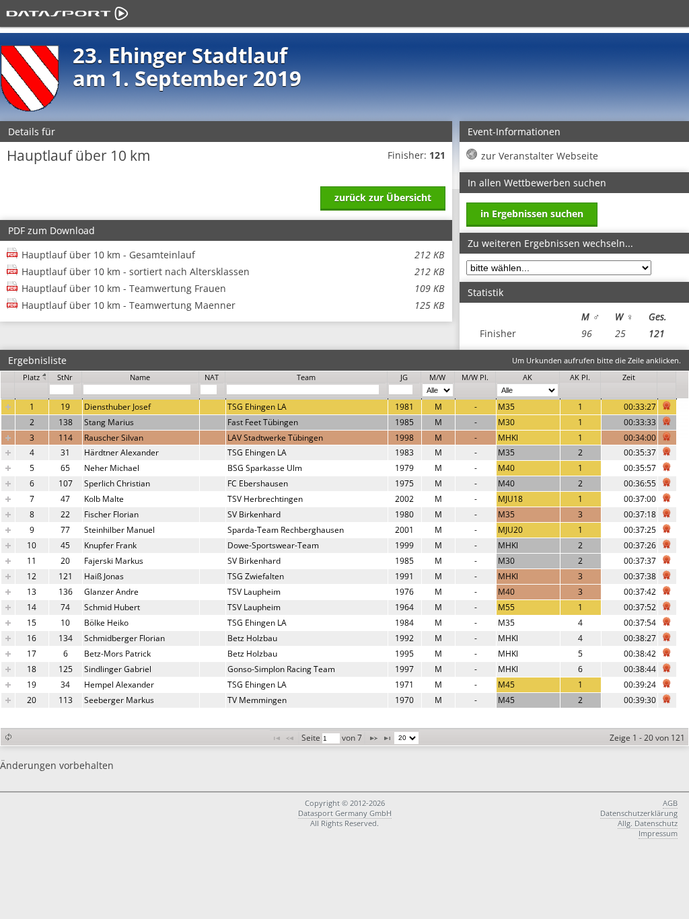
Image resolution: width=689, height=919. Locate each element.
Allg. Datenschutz (648, 823)
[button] (8, 737)
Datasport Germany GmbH (345, 813)
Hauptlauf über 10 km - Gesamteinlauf (233, 254)
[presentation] (339, 553)
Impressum (658, 833)
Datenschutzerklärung (639, 813)
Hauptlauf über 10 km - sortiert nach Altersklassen (233, 271)
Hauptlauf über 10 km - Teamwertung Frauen (233, 288)
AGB (670, 803)
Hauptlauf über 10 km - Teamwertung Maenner (233, 305)
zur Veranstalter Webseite (539, 155)
